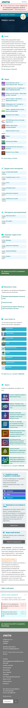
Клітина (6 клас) (7, 302)
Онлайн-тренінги (8, 665)
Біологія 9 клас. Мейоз (12, 114)
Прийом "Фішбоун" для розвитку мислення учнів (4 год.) (18, 405)
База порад (6, 670)
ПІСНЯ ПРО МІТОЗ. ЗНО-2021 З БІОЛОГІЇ (14, 147)
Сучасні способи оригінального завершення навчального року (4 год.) (18, 450)
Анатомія (8, 367)
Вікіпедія (8, 240)
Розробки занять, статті (13, 177)
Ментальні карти (11, 215)
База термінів (7, 672)
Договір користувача (9, 646)
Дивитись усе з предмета (13, 374)
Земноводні (9, 328)
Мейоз (8, 136)
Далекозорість (10, 362)
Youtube (5, 643)
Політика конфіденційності (11, 648)
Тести (7, 182)
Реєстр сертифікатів (9, 692)
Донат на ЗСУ (7, 679)
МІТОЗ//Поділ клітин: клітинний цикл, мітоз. (15, 121)
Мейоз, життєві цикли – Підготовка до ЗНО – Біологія (16, 94)
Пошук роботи (7, 681)
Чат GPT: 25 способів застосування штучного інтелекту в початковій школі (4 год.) (16, 424)
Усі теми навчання (8, 690)
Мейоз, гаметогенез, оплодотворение (11, 126)
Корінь (8, 352)
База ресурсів (7, 667)
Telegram (9, 498)
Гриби (7, 342)
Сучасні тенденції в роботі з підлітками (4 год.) (18, 395)
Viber (8, 494)
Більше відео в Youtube (10, 158)
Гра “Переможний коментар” (11, 676)
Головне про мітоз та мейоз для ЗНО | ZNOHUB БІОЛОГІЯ (15, 89)
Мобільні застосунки (12, 198)
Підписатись (14, 525)
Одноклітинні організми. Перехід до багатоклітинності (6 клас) (13, 307)
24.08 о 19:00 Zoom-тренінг (14, 7)
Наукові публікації (11, 251)
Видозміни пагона (11, 347)
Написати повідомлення (14, 542)
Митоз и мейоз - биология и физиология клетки (14, 99)
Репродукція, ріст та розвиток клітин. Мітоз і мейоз (14, 105)
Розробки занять (11, 188)
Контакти (6, 683)
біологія (12, 14)
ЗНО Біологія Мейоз (11, 141)
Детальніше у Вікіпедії (10, 69)
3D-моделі (9, 221)
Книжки (8, 256)
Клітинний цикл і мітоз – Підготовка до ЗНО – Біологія (14, 83)
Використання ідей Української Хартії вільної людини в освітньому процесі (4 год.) (17, 415)
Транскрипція (10, 333)
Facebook (9, 491)
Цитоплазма (9, 338)
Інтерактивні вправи (11, 172)
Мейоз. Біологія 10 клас (12, 130)
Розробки (6, 674)
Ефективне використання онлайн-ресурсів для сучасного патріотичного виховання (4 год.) (17, 433)
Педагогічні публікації (12, 245)
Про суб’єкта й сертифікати (11, 689)
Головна (5, 659)
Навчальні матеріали (12, 193)
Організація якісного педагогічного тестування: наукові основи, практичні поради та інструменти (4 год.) (18, 441)
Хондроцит (9, 357)
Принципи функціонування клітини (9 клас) (13, 297)
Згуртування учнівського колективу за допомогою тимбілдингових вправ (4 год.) (17, 460)
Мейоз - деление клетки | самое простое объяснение (15, 110)
